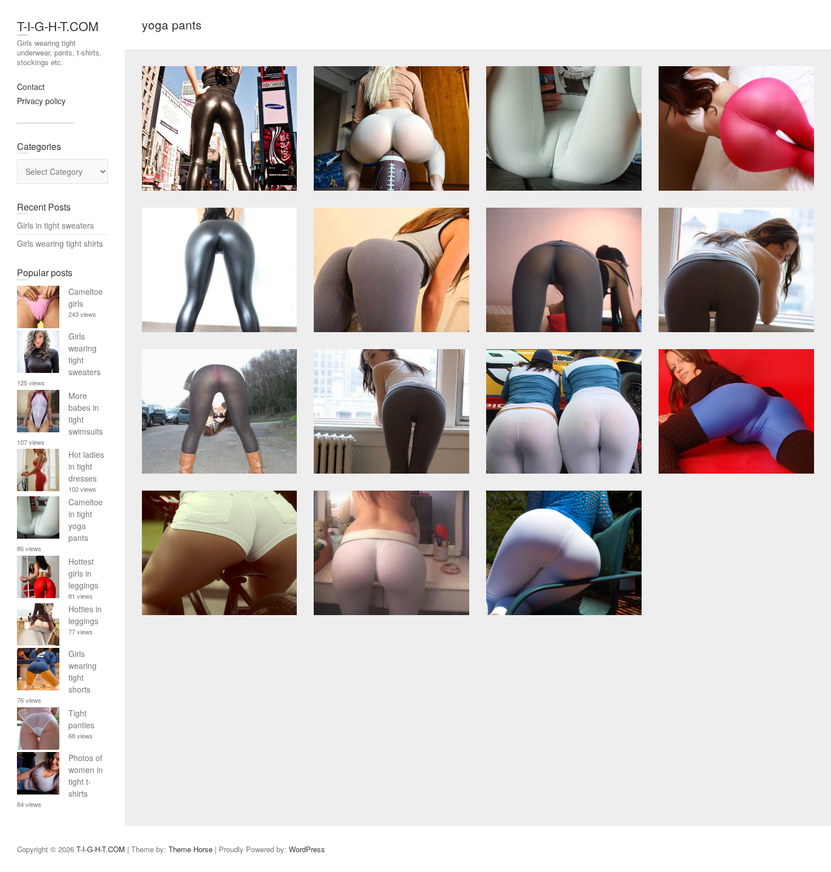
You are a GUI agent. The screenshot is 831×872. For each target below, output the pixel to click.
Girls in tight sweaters (55, 225)
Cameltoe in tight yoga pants (85, 519)
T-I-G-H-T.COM (57, 26)
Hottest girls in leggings (83, 573)
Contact (31, 86)
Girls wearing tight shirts (60, 243)
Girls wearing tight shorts (82, 671)
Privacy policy (41, 100)
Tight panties (81, 719)
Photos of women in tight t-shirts (85, 775)
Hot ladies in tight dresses (86, 466)
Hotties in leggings (85, 614)
